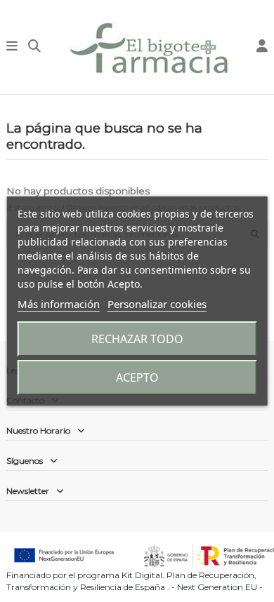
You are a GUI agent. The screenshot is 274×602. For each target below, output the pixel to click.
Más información (59, 304)
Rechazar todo (137, 339)
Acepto (137, 377)
